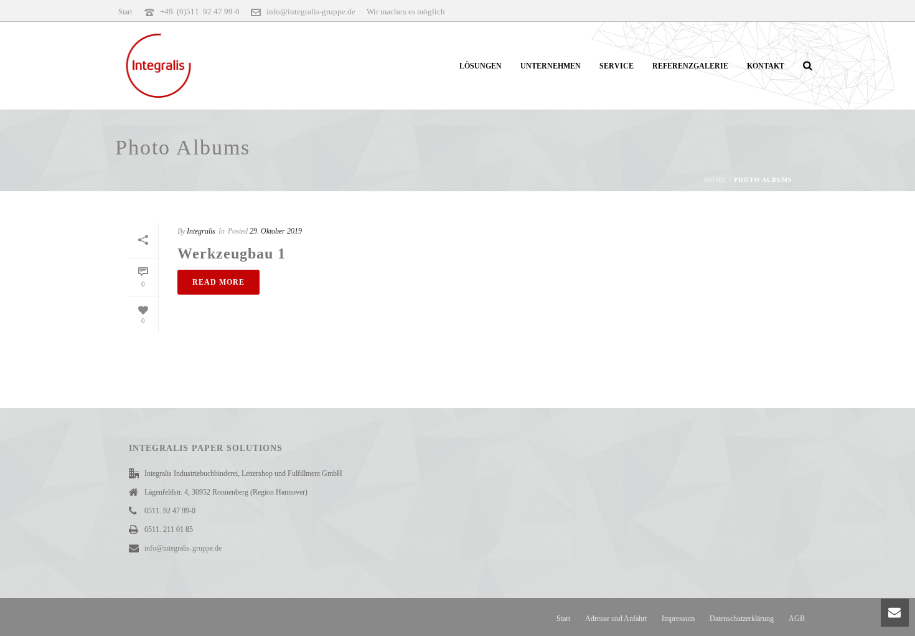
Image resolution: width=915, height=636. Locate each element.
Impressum (678, 618)
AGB (797, 618)
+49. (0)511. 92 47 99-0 (200, 11)
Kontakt (765, 66)
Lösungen (480, 66)
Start (563, 618)
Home (715, 179)
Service (616, 66)
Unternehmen (550, 66)
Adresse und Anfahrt (616, 618)
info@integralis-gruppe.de (310, 11)
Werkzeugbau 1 (231, 253)
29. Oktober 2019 (276, 231)
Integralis (201, 231)
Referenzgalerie (690, 66)
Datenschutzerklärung (742, 618)
